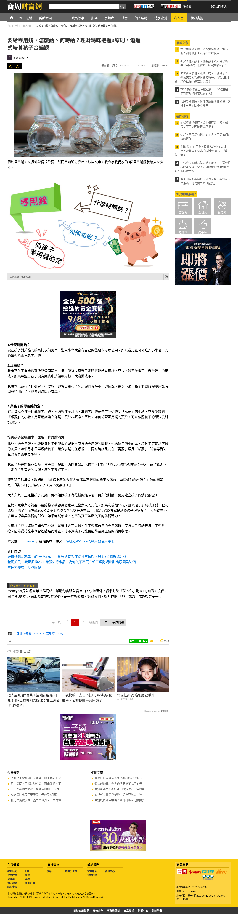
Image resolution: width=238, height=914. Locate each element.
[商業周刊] (182, 871)
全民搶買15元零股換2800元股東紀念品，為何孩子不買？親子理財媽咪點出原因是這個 (71, 562)
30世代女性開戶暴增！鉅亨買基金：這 (118, 794)
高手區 (202, 232)
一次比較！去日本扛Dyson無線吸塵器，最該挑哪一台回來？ (87, 697)
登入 (224, 6)
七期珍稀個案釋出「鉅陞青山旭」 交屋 (35, 789)
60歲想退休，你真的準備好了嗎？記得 (118, 783)
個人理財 (12, 882)
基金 (27, 879)
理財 (19, 633)
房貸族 (202, 212)
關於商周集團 (81, 910)
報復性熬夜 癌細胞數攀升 (136, 695)
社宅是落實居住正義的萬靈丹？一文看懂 (36, 800)
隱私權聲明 (113, 910)
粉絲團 (187, 6)
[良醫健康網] (208, 871)
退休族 (183, 232)
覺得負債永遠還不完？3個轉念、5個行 (118, 777)
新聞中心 (143, 910)
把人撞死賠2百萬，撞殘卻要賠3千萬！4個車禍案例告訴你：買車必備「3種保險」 (33, 700)
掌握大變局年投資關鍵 (24, 567)
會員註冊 (215, 6)
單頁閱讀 (118, 622)
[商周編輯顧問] (208, 877)
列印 (166, 640)
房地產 (11, 879)
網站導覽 (157, 910)
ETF (27, 871)
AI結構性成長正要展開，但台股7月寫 (34, 794)
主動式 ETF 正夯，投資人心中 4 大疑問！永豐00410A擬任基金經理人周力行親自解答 (202, 150)
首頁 (15, 17)
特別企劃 (30, 882)
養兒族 (222, 212)
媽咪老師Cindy (54, 633)
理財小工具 (71, 871)
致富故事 (12, 875)
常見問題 (92, 875)
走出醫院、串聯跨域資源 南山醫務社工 (36, 783)
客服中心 (110, 871)
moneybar (19, 57)
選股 (49, 871)
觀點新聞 (12, 871)
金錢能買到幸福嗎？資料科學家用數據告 (119, 800)
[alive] (221, 871)
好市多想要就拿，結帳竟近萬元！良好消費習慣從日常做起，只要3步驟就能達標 (66, 556)
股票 (27, 875)
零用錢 (27, 633)
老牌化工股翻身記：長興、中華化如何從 (36, 777)
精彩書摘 (12, 886)
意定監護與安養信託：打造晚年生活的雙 (119, 789)
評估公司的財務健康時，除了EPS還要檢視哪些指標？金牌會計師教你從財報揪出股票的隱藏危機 (203, 167)
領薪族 (183, 212)
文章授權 (129, 910)
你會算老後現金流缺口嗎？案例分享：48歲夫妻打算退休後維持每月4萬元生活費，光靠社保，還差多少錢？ (202, 77)
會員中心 (92, 871)
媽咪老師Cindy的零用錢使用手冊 (90, 541)
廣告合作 (98, 910)
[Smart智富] (195, 872)
